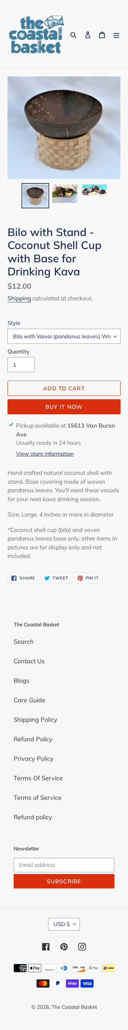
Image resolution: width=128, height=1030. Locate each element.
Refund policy (33, 817)
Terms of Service (37, 797)
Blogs (21, 681)
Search (24, 642)
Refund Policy (33, 739)
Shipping (19, 298)
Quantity (19, 351)
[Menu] (116, 34)
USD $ (62, 924)
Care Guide (29, 700)
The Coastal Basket (74, 1007)
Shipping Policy (35, 719)
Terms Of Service (38, 778)
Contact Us (29, 661)
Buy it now (64, 406)
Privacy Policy (34, 758)
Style (14, 323)
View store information (45, 453)
